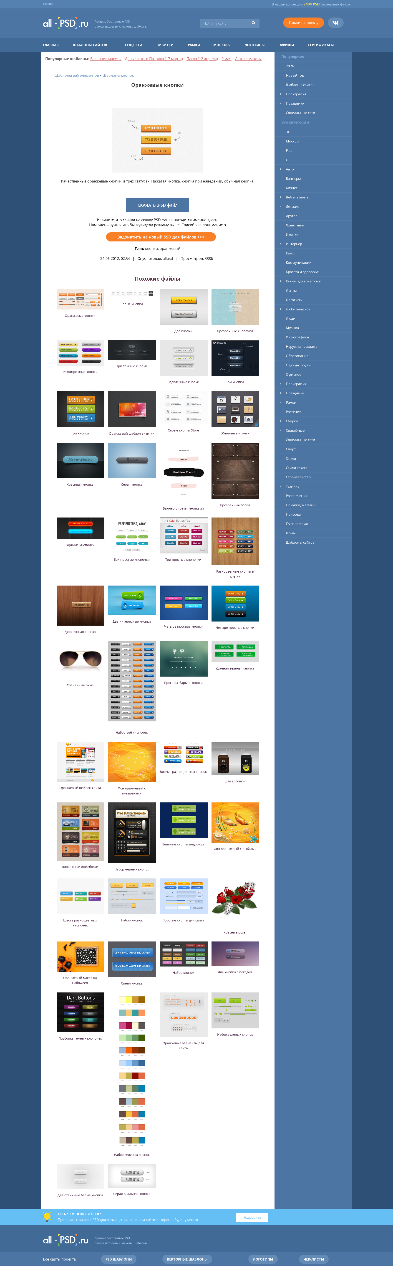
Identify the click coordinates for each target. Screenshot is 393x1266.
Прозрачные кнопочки (235, 331)
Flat (289, 150)
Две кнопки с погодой (235, 972)
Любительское (298, 309)
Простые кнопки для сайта (183, 920)
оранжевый (170, 248)
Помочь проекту (303, 22)
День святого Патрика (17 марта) (154, 58)
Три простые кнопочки (132, 559)
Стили (291, 458)
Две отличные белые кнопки (80, 1195)
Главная (48, 4)
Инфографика (297, 337)
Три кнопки (235, 382)
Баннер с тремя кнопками (183, 508)
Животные (295, 225)
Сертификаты (321, 45)
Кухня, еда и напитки (303, 281)
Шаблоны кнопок (118, 75)
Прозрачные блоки (235, 505)
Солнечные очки (80, 685)
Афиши (287, 45)
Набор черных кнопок (131, 869)
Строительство (298, 477)
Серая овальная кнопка (131, 1194)
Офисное (293, 374)
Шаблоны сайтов (90, 45)
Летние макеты (248, 58)
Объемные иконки (234, 433)
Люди (290, 318)
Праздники (295, 103)
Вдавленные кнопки (183, 382)
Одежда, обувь (298, 365)
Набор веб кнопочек (132, 732)
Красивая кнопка (80, 484)
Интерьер (294, 243)
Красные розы (235, 932)
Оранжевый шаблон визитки (131, 433)
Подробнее (252, 1217)
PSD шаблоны (119, 1259)
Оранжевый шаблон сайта (80, 788)
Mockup (292, 141)
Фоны (291, 533)
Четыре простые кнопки (183, 626)
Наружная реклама (301, 346)
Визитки (165, 45)
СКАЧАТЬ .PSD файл (158, 205)
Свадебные (295, 430)
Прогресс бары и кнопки (183, 682)
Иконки (292, 234)
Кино (290, 253)
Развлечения (296, 495)
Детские (292, 206)
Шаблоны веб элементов (76, 75)
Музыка (292, 327)
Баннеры (293, 178)
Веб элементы (297, 197)
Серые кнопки (132, 304)
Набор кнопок (132, 920)
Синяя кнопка (132, 983)
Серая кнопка (131, 484)
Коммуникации (299, 262)
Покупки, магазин (301, 505)
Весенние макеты (105, 58)
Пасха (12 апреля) (202, 58)
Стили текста (296, 467)
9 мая (226, 58)
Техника (292, 486)
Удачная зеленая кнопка (235, 668)
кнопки (151, 248)
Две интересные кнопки (132, 621)
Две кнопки (183, 331)
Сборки (292, 421)
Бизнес (291, 187)
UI (287, 159)
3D (288, 131)
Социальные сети (300, 112)
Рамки (194, 45)
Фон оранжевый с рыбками (235, 849)
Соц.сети (133, 45)
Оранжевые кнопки (80, 315)
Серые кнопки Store (183, 430)
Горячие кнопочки (80, 545)
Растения (293, 411)
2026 (290, 66)
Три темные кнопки (131, 366)
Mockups (221, 45)
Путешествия (297, 523)
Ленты (291, 290)
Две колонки (235, 781)
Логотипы (254, 45)
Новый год (295, 75)
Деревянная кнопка (80, 631)
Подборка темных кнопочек (80, 1038)
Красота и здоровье (302, 271)
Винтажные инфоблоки (80, 867)
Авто (290, 169)
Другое (291, 215)
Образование (297, 355)
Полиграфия (296, 94)
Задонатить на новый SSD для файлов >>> (160, 237)
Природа (293, 514)
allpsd (168, 258)
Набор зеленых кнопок (132, 1154)
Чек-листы (314, 1259)
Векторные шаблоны (187, 1259)
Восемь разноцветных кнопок (183, 771)
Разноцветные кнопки (80, 372)
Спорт (291, 449)
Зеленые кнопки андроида (183, 844)
